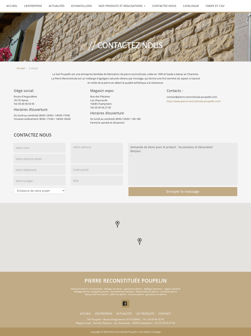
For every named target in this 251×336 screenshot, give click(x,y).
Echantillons (81, 6)
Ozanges (156, 331)
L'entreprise (33, 6)
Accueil (11, 6)
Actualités (57, 6)
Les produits (145, 313)
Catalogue (191, 6)
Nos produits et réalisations (121, 6)
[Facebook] (125, 304)
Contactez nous (164, 6)
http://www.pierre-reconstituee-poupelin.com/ (194, 101)
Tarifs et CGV (215, 6)
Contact (164, 313)
